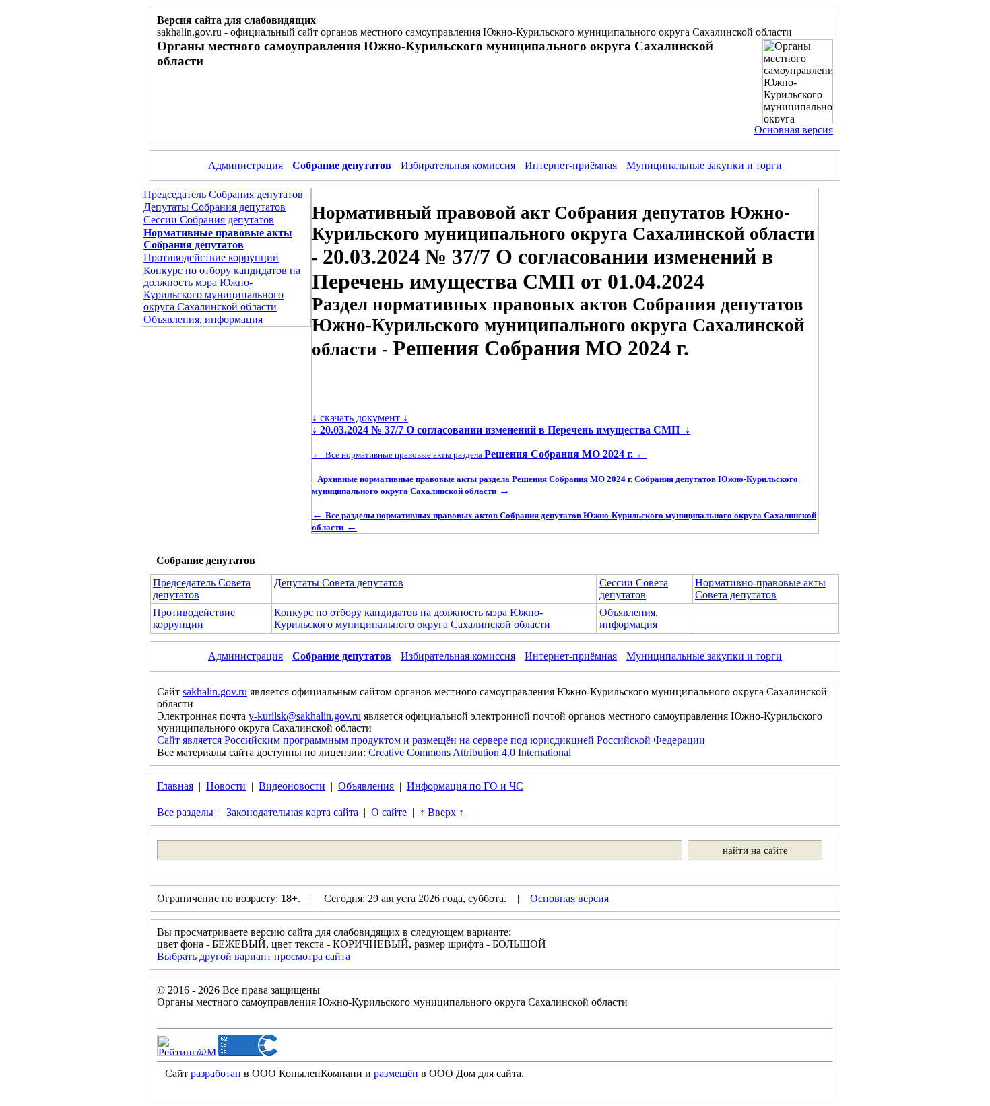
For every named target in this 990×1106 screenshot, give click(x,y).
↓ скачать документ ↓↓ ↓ (501, 424)
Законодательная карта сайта (292, 812)
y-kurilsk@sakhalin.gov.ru (305, 716)
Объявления (366, 786)
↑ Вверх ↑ (442, 812)
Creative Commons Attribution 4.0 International (469, 752)
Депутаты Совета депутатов (338, 582)
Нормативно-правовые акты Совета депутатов (760, 588)
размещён (396, 1073)
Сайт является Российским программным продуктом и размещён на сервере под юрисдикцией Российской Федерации (431, 740)
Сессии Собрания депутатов (208, 220)
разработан (216, 1073)
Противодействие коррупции (211, 257)
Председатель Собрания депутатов (223, 194)
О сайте (389, 812)
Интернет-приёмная (571, 165)
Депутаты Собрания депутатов (214, 207)
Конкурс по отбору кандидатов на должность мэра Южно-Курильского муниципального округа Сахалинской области (221, 288)
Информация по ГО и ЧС (465, 786)
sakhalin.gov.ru (215, 691)
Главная (175, 786)
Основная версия (793, 129)
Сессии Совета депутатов (633, 588)
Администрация (245, 165)
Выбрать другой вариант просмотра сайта (253, 956)
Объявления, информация (203, 319)
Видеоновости (292, 786)
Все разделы (185, 812)
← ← (479, 454)
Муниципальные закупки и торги (704, 165)
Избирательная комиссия (458, 165)
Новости (226, 786)
